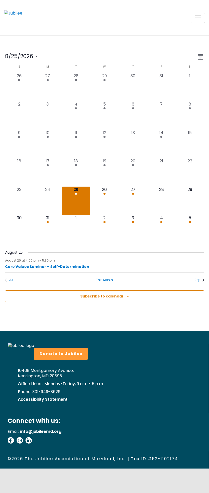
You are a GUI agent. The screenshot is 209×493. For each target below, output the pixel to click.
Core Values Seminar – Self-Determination (47, 266)
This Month (104, 280)
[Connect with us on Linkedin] (29, 441)
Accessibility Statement (43, 399)
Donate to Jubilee (61, 354)
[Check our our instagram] (21, 441)
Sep (197, 280)
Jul (11, 280)
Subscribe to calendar (102, 296)
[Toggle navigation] (198, 18)
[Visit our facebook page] (12, 441)
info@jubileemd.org (40, 431)
